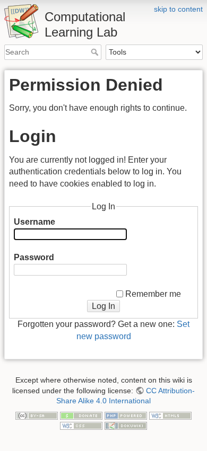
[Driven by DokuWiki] (126, 425)
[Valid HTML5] (170, 415)
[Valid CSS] (81, 425)
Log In (103, 306)
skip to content (178, 9)
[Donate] (81, 415)
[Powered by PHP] (126, 415)
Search (96, 52)
